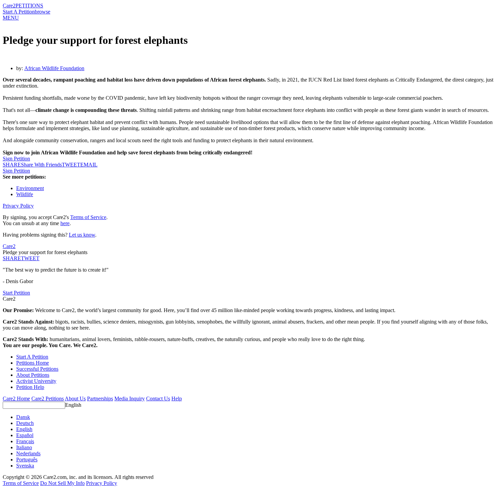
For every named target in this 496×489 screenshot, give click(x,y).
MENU (11, 18)
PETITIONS (29, 5)
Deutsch (25, 423)
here (65, 223)
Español (24, 435)
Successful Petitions (37, 369)
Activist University (36, 381)
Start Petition (16, 293)
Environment (30, 188)
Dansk (23, 417)
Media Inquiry (129, 398)
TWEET (71, 164)
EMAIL (89, 164)
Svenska (25, 465)
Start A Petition (19, 11)
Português (26, 459)
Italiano (24, 447)
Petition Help (30, 387)
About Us (75, 398)
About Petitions (32, 375)
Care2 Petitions (47, 398)
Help (176, 398)
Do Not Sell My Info (62, 483)
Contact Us (158, 398)
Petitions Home (32, 363)
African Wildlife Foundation (54, 68)
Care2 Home (16, 398)
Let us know (82, 235)
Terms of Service (88, 217)
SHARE (12, 258)
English (73, 405)
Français (25, 441)
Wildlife (24, 194)
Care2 (9, 5)
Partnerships (100, 398)
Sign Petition (16, 158)
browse (42, 11)
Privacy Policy (18, 206)
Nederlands (28, 453)
